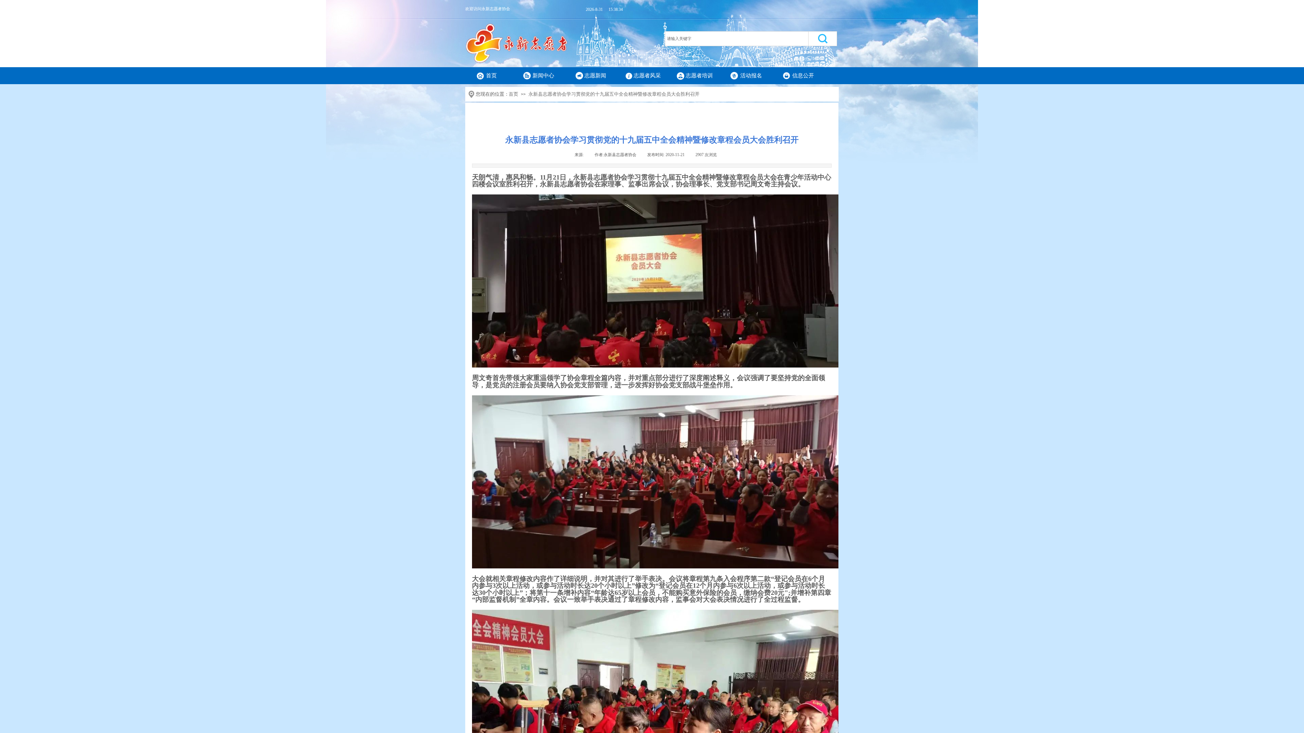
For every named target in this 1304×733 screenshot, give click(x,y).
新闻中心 (543, 75)
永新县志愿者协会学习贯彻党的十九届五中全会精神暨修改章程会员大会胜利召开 (614, 94)
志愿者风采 (647, 75)
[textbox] (737, 38)
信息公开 (803, 75)
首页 (491, 75)
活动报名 (751, 75)
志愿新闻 (595, 75)
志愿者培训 (699, 75)
